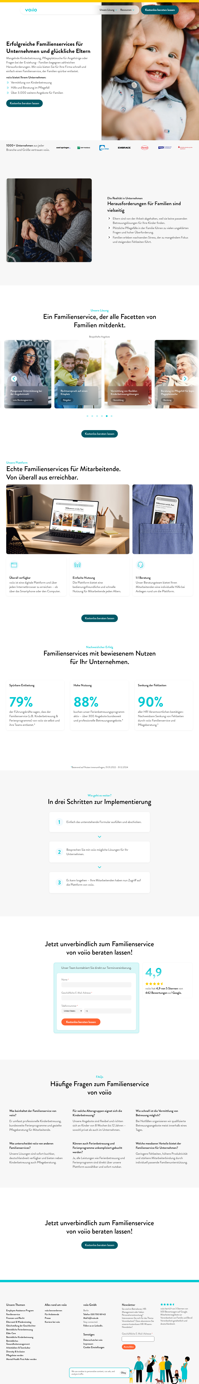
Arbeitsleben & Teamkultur (18, 1347)
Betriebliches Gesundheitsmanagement (18, 1342)
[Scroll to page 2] (92, 416)
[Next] (185, 379)
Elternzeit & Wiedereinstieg (18, 1322)
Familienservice (13, 1314)
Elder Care (11, 1333)
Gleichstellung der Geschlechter (21, 1325)
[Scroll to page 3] (97, 416)
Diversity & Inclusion (15, 1351)
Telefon (86, 1314)
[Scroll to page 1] (86, 416)
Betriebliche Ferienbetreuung (19, 1329)
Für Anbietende (52, 1314)
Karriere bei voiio (52, 1322)
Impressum (88, 1344)
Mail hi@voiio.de (90, 1318)
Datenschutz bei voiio (92, 1340)
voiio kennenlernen (53, 1310)
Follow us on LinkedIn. (93, 1325)
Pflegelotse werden (14, 1355)
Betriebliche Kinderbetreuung (19, 1337)
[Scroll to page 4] (102, 416)
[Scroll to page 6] (112, 416)
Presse (48, 1318)
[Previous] (14, 379)
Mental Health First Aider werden (21, 1359)
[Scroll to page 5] (106, 416)
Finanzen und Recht (15, 1318)
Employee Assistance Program (20, 1310)
